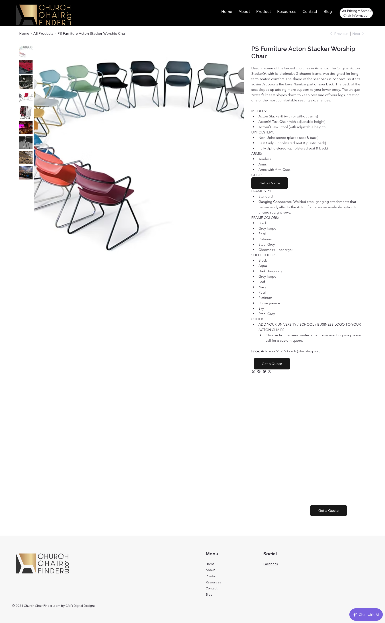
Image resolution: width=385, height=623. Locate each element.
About (210, 570)
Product (212, 576)
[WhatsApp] (253, 371)
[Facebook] (259, 371)
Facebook (270, 564)
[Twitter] (269, 371)
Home (210, 564)
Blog (209, 595)
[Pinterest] (264, 371)
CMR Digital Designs (80, 606)
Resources (213, 582)
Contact (211, 588)
